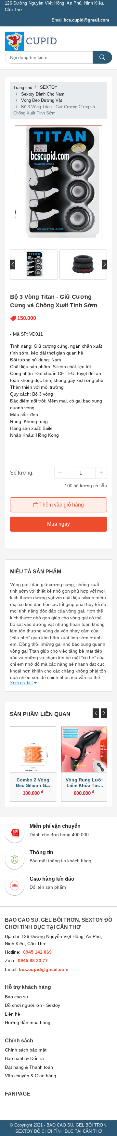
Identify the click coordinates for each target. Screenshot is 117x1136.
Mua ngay (58, 524)
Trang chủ (22, 87)
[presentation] (12, 264)
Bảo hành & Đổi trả (24, 1058)
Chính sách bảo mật (25, 1050)
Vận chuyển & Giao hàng (30, 1075)
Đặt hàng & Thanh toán (29, 1067)
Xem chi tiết (21, 682)
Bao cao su (16, 996)
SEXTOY (49, 87)
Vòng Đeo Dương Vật (41, 100)
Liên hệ (12, 1014)
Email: (80, 20)
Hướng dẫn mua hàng (27, 1022)
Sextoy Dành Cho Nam (42, 94)
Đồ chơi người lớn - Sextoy (32, 1005)
